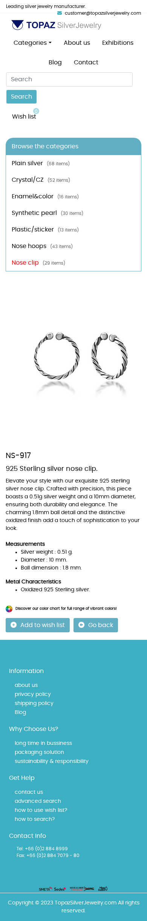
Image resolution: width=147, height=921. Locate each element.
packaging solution (39, 752)
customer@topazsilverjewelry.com (103, 13)
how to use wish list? (41, 810)
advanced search (38, 801)
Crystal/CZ (41, 180)
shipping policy (34, 703)
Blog (55, 62)
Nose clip (38, 263)
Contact (86, 62)
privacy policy (33, 694)
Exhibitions (117, 43)
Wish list (25, 114)
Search (21, 97)
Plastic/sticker (45, 230)
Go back (100, 625)
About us (77, 43)
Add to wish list (42, 625)
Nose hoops (42, 246)
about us (26, 685)
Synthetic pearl (47, 213)
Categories (30, 43)
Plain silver (41, 163)
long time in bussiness (43, 743)
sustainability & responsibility (52, 761)
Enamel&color (45, 196)
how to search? (35, 819)
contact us (29, 792)
